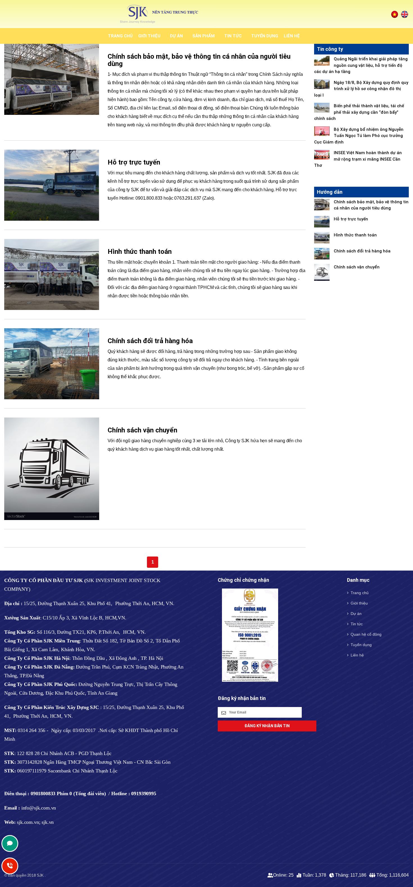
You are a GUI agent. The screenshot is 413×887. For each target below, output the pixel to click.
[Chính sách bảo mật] (51, 79)
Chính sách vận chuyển (142, 430)
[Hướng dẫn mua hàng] (51, 363)
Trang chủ (120, 35)
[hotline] (9, 843)
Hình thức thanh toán (140, 252)
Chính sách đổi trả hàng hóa (150, 341)
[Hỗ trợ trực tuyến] (51, 185)
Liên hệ (292, 35)
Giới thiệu (149, 35)
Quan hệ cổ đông (366, 634)
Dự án (176, 35)
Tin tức (233, 35)
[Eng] (404, 14)
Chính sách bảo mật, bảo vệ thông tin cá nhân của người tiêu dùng (199, 60)
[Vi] (394, 14)
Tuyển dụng (264, 35)
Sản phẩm (203, 35)
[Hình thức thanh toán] (51, 274)
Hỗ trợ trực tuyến (134, 162)
